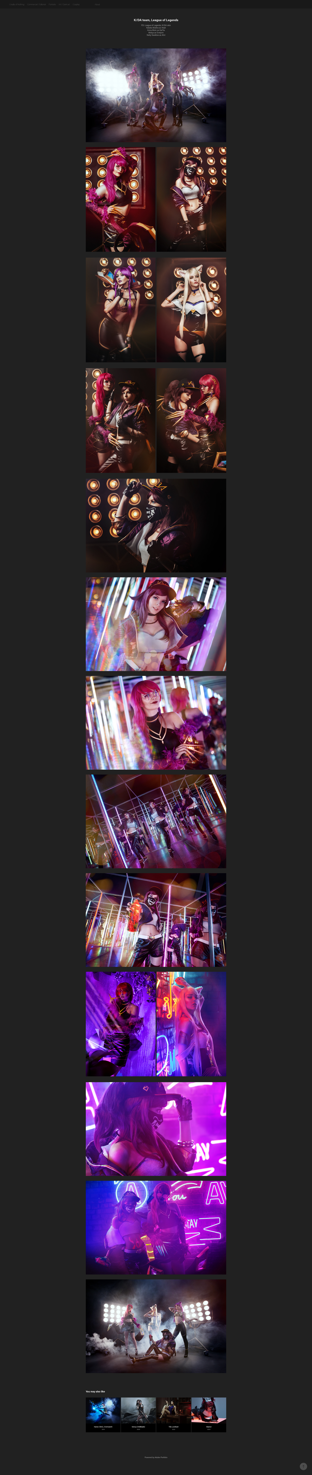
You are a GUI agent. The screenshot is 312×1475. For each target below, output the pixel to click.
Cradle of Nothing (16, 4)
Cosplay (76, 4)
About (97, 4)
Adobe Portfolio (161, 1457)
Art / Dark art (64, 4)
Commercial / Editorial (36, 4)
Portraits (52, 4)
